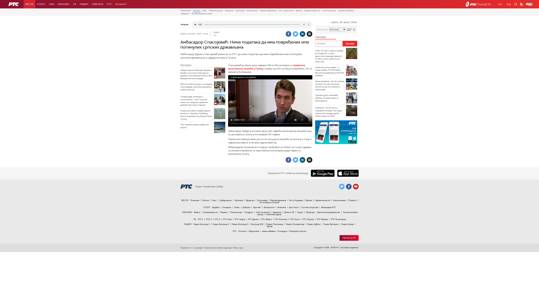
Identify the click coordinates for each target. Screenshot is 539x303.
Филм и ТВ (289, 212)
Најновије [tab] (320, 36)
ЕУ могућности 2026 (202, 14)
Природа (310, 212)
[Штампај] (309, 34)
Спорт (41, 4)
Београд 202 (257, 224)
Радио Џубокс (314, 224)
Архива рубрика (346, 11)
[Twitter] (295, 34)
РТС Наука (240, 219)
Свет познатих (263, 212)
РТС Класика (281, 219)
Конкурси (282, 231)
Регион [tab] (185, 65)
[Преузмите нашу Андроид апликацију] (322, 173)
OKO (51, 4)
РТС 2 (209, 219)
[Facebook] (288, 34)
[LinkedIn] (302, 34)
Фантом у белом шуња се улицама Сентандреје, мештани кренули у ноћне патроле (196, 87)
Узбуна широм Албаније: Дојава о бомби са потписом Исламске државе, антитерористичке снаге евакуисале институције (196, 74)
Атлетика (281, 207)
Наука (300, 212)
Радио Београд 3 (240, 224)
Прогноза (322, 29)
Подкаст (185, 14)
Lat (500, 4)
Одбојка (246, 207)
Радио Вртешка (331, 224)
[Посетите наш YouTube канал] (356, 186)
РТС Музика (322, 219)
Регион (196, 11)
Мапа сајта (349, 238)
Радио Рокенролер (295, 224)
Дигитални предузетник (328, 212)
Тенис (237, 207)
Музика (223, 212)
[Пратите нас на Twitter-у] (342, 186)
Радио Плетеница (274, 224)
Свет (204, 11)
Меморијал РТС (328, 207)
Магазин (63, 4)
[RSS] (521, 4)
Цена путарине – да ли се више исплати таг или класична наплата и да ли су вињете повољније (329, 85)
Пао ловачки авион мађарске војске (194, 126)
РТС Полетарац (338, 219)
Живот (197, 212)
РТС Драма (253, 219)
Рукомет (257, 207)
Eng (509, 4)
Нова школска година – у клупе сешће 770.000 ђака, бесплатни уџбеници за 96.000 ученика (329, 71)
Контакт (242, 231)
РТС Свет (227, 219)
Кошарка (226, 207)
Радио (84, 4)
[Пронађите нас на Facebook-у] (349, 186)
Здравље (276, 212)
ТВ (74, 4)
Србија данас (216, 11)
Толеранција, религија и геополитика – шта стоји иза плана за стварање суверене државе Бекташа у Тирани (194, 100)
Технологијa (236, 212)
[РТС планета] (478, 4)
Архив (269, 226)
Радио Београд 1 (201, 224)
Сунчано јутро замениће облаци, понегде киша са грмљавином (327, 98)
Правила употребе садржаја (217, 247)
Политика (186, 11)
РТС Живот (266, 219)
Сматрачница (329, 11)
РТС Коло (295, 219)
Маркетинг (254, 231)
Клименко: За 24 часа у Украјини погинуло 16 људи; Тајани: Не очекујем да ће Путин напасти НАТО (328, 111)
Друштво (240, 11)
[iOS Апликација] (336, 132)
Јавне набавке (269, 231)
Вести (29, 4)
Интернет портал (298, 231)
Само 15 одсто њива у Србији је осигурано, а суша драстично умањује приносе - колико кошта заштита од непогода (329, 56)
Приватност (186, 247)
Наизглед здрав (273, 214)
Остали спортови (310, 207)
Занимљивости (210, 212)
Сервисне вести (312, 11)
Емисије (97, 4)
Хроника (229, 11)
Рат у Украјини (286, 11)
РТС (109, 4)
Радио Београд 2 (221, 224)
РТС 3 (217, 219)
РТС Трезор (308, 219)
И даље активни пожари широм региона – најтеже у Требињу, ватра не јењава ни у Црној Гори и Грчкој (196, 114)
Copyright (198, 247)
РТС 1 (200, 219)
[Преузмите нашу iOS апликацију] (348, 173)
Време (299, 11)
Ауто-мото (294, 207)
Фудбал (216, 207)
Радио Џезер (347, 224)
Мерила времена (268, 11)
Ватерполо (269, 207)
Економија (252, 11)
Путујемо (249, 212)
